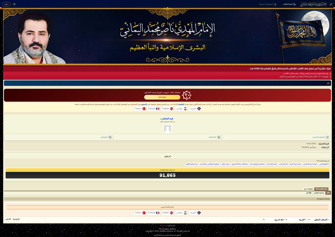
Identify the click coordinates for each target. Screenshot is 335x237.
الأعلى (8, 219)
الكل (328, 193)
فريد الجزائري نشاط (321, 189)
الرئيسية (16, 219)
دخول (6, 4)
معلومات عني (308, 189)
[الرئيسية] (331, 4)
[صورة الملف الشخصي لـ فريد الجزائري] (167, 128)
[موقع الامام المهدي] (313, 4)
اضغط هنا (162, 97)
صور (307, 193)
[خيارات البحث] (14, 4)
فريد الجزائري (318, 193)
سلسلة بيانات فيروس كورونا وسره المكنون (162, 92)
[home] (328, 83)
